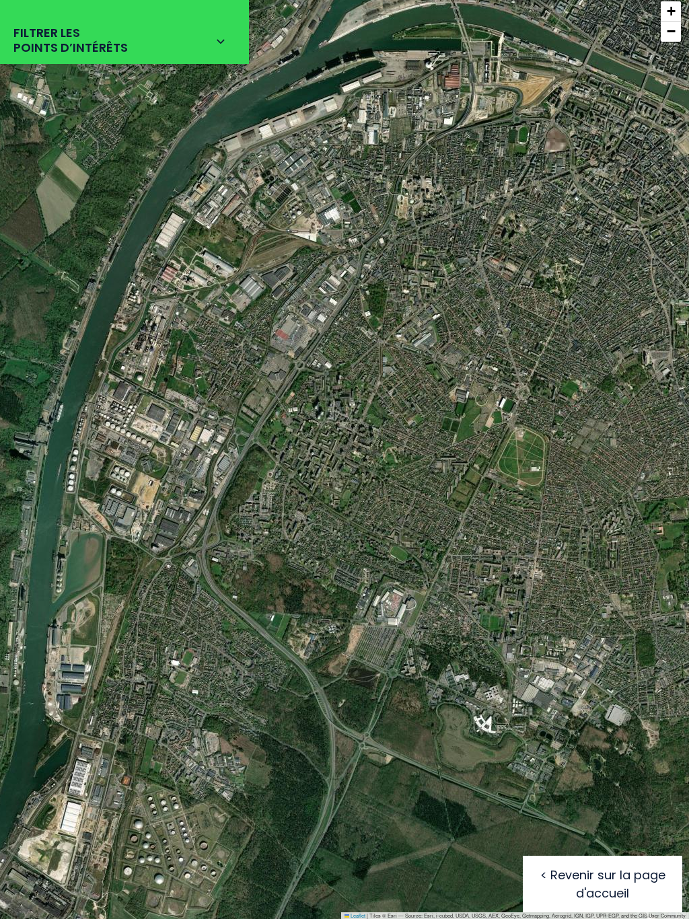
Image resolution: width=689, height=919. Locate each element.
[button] (671, 11)
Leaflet (357, 915)
